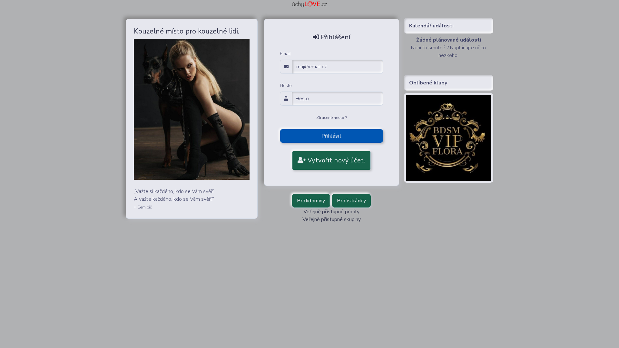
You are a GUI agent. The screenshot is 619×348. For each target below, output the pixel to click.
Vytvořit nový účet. (335, 160)
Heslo (286, 85)
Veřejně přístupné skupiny (331, 219)
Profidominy (311, 200)
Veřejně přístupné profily (331, 211)
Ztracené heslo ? (331, 118)
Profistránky (351, 200)
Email (285, 54)
